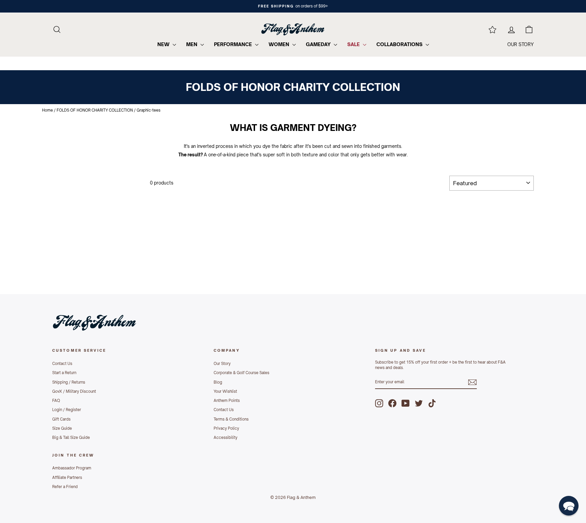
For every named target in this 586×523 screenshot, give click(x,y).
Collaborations (400, 44)
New (164, 44)
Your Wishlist (225, 391)
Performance (233, 44)
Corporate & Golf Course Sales (241, 372)
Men (192, 44)
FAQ (56, 400)
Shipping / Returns (68, 382)
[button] (569, 506)
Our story (520, 44)
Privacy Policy (226, 428)
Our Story (222, 363)
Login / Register (66, 409)
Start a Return (64, 372)
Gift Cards (61, 419)
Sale (354, 44)
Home (47, 110)
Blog (218, 382)
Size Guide (62, 428)
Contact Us (62, 363)
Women (280, 44)
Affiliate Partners (67, 477)
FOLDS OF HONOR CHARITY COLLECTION (95, 110)
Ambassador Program (71, 468)
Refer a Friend (65, 486)
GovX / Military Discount (74, 391)
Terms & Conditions (231, 419)
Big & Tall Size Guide (71, 437)
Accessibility (225, 437)
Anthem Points (227, 400)
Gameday (319, 44)
